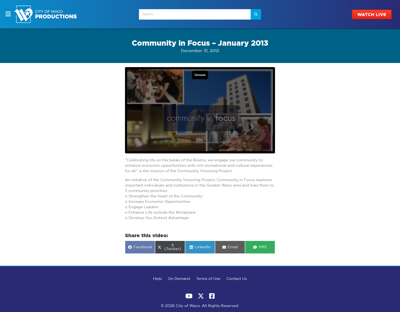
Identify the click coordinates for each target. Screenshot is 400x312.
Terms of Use (208, 279)
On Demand (179, 279)
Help (157, 279)
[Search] (256, 14)
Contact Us (236, 279)
